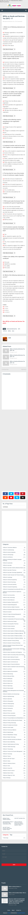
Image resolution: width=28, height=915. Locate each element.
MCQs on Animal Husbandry (14, 552)
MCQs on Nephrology (14, 685)
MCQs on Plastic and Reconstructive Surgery (14, 720)
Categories (6, 834)
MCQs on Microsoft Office (14, 676)
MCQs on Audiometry (14, 563)
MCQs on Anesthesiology (14, 550)
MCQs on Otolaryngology (14, 703)
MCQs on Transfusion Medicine (14, 547)
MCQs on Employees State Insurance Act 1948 (14, 609)
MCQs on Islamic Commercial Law (14, 661)
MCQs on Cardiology (14, 577)
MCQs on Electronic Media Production (14, 607)
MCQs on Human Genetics (14, 628)
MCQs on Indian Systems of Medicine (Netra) (14, 635)
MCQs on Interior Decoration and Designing (14, 652)
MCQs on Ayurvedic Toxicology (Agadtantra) (14, 572)
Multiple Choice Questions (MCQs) (6, 819)
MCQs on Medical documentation (14, 671)
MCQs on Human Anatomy (14, 626)
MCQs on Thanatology (14, 749)
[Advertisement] (14, 469)
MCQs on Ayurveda (14, 565)
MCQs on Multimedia (14, 681)
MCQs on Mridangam (14, 678)
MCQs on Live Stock (14, 669)
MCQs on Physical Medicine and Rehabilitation (14, 718)
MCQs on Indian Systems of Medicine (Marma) (14, 633)
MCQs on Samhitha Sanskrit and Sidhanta (14, 739)
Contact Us (18, 910)
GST (19, 328)
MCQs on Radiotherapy (14, 732)
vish (9, 338)
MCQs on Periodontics (14, 708)
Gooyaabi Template (21, 912)
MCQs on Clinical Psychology (14, 582)
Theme (8, 912)
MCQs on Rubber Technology (14, 737)
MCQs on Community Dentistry (14, 584)
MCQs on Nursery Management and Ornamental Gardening (14, 691)
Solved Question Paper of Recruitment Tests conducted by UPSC (8, 823)
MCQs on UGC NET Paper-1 (14, 758)
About (13, 910)
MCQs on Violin (14, 765)
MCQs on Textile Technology (14, 746)
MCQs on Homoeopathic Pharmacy (14, 623)
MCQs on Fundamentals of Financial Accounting (14, 619)
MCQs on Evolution (14, 611)
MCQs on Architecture (14, 557)
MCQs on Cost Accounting (14, 595)
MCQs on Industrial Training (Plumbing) (14, 643)
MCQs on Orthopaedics (14, 701)
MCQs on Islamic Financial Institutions (14, 664)
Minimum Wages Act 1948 (14, 775)
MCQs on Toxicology (14, 753)
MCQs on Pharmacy (14, 710)
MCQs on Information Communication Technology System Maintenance (14, 649)
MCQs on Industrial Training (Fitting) (14, 640)
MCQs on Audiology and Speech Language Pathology (14, 560)
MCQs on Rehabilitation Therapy (14, 734)
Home (8, 910)
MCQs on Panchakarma (14, 706)
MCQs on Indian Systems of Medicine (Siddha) (14, 638)
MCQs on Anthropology (14, 554)
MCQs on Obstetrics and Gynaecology (14, 694)
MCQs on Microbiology (14, 673)
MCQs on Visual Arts (14, 768)
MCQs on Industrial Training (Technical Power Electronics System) (14, 646)
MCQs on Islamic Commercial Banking (14, 659)
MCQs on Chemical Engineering (14, 579)
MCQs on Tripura (14, 756)
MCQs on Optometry (14, 698)
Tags (11, 834)
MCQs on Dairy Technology (14, 597)
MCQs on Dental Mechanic (14, 600)
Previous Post (5, 369)
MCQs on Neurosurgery (14, 688)
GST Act (5, 331)
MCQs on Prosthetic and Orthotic (14, 725)
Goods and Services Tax (9, 21)
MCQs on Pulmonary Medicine (14, 730)
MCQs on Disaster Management (14, 604)
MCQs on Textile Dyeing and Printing (14, 744)
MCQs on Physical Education (14, 715)
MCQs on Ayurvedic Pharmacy (14, 570)
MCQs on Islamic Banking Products (14, 657)
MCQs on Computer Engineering (14, 586)
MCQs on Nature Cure (14, 683)
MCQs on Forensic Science (14, 616)
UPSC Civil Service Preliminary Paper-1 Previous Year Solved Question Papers (18, 823)
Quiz (13, 331)
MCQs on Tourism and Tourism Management (14, 751)
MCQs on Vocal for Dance (14, 770)
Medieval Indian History (14, 773)
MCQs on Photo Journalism (14, 713)
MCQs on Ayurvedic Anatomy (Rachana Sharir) (14, 567)
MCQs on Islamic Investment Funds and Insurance (14, 667)
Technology (14, 837)
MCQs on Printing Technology (14, 722)
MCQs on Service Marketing (14, 741)
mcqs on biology (14, 777)
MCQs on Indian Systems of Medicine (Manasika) (14, 631)
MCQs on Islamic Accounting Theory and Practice (14, 655)
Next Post (23, 369)
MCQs (9, 331)
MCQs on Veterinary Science (14, 763)
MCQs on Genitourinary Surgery (14, 621)
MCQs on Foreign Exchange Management (14, 614)
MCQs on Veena (14, 761)
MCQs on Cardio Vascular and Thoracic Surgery (14, 575)
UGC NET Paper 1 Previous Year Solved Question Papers (7, 828)
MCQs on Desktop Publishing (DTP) (14, 602)
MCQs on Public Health (14, 727)
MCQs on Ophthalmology (14, 696)
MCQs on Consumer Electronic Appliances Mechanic (14, 592)
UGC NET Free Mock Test (19, 818)
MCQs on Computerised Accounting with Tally (14, 589)
